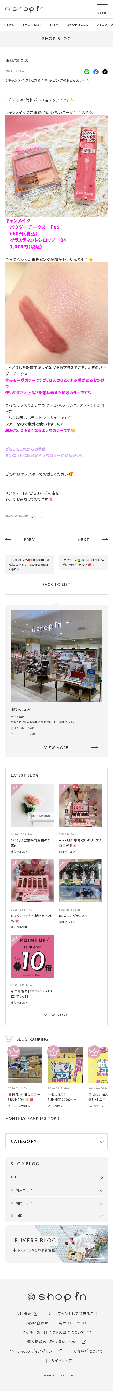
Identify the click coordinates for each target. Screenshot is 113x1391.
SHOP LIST (32, 24)
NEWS (9, 24)
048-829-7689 (25, 728)
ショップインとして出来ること (72, 1313)
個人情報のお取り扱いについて (53, 1341)
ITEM (54, 24)
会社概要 (24, 1313)
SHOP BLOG (78, 24)
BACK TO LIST (56, 585)
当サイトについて (73, 1322)
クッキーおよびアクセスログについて (53, 1332)
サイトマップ (61, 1360)
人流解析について (88, 1351)
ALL (14, 1177)
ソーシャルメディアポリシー (33, 1351)
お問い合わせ (36, 1322)
